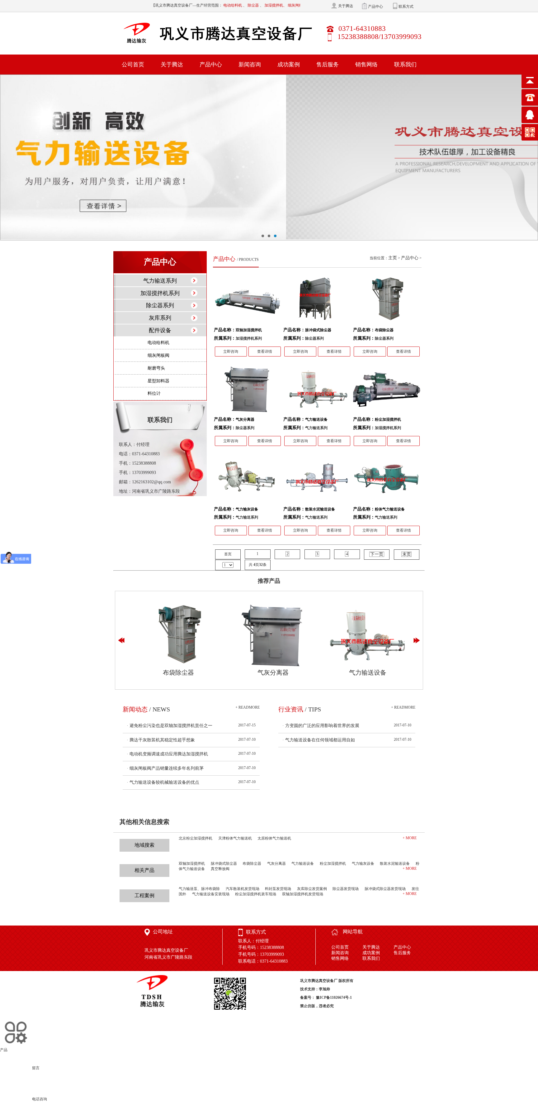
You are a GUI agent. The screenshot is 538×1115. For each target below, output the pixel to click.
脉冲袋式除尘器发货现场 (385, 889)
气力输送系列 (160, 281)
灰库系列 (160, 318)
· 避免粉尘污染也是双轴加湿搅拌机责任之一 (169, 725)
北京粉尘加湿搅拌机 (195, 838)
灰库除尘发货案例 (312, 889)
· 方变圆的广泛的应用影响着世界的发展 (320, 725)
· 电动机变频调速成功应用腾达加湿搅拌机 (167, 754)
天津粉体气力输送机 (235, 838)
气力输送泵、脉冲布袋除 (199, 889)
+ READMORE (247, 707)
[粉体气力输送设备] (386, 480)
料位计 (154, 393)
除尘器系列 (160, 305)
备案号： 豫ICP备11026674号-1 (326, 997)
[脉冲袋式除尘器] (317, 301)
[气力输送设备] (317, 390)
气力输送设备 (364, 672)
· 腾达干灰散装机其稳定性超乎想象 (161, 740)
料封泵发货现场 (278, 889)
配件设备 (160, 330)
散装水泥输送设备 (395, 863)
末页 (406, 554)
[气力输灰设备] (247, 480)
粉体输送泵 (289, 5)
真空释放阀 (220, 869)
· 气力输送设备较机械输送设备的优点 (163, 782)
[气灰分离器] (247, 390)
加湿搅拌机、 (244, 5)
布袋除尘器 (175, 672)
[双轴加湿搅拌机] (247, 301)
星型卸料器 (158, 381)
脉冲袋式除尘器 (224, 863)
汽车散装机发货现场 (242, 889)
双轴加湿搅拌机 (192, 863)
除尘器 (222, 5)
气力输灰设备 (363, 863)
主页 (392, 258)
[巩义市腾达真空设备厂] (218, 33)
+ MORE (410, 838)
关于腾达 (345, 5)
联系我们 (405, 64)
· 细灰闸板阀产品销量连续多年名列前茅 (165, 768)
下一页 (376, 554)
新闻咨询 (249, 64)
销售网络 (366, 64)
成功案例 (288, 64)
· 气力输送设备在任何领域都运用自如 (318, 740)
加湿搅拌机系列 (160, 293)
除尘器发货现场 (346, 889)
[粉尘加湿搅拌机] (386, 390)
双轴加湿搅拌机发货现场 (302, 894)
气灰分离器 (269, 672)
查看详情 (264, 351)
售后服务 (327, 64)
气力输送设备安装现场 (210, 894)
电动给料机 (201, 5)
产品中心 (375, 6)
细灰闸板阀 (266, 5)
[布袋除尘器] (386, 301)
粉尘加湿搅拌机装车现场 (255, 894)
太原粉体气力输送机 (274, 838)
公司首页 (133, 64)
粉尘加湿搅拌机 (333, 863)
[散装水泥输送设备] (317, 480)
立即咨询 (230, 351)
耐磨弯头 (156, 368)
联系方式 (406, 6)
